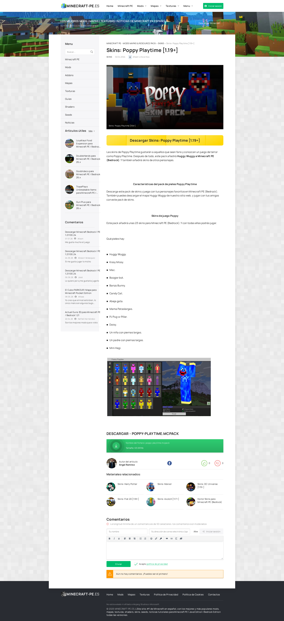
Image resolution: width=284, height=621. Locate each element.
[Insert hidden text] (181, 538)
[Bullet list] (140, 538)
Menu (186, 6)
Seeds (68, 114)
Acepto (153, 564)
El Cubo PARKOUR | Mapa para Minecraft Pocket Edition (80, 291)
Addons (69, 75)
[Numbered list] (145, 538)
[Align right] (134, 538)
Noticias (69, 122)
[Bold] (109, 538)
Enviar (118, 564)
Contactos (214, 594)
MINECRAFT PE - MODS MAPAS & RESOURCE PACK (131, 43)
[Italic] (114, 538)
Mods (140, 6)
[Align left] (125, 538)
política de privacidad (157, 564)
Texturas (171, 6)
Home (109, 6)
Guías (68, 99)
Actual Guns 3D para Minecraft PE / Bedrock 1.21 (83, 314)
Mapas (155, 6)
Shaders (69, 106)
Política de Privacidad (166, 594)
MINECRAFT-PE (83, 5)
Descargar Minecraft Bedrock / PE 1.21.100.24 (82, 233)
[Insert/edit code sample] (172, 538)
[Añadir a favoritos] (130, 57)
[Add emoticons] (151, 538)
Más (90, 131)
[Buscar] (92, 52)
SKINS (161, 43)
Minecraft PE (125, 6)
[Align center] (130, 538)
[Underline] (119, 538)
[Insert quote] (167, 538)
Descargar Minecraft (209, 23)
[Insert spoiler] (176, 538)
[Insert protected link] (161, 538)
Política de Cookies (193, 594)
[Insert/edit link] (156, 538)
